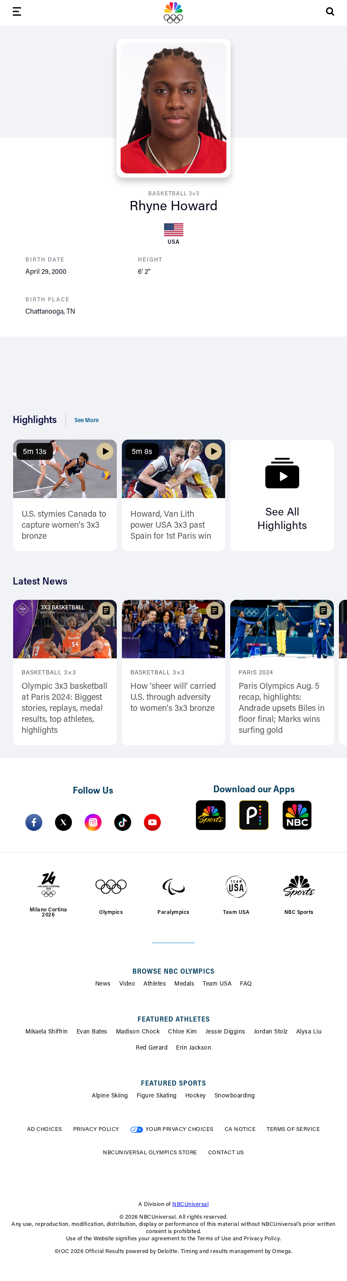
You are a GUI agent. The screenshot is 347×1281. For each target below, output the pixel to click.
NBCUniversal (190, 1204)
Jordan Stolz (271, 1032)
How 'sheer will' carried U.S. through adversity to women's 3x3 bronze (173, 697)
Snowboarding (235, 1096)
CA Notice (240, 1129)
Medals (184, 984)
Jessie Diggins (225, 1032)
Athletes (154, 984)
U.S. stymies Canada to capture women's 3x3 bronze (64, 525)
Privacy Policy (96, 1129)
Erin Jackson (193, 1048)
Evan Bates (92, 1032)
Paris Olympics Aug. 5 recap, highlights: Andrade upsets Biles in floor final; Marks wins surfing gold (282, 708)
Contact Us (226, 1153)
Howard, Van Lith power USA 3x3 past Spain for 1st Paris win (170, 525)
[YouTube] (152, 822)
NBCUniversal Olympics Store (150, 1153)
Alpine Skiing (110, 1096)
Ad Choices (44, 1129)
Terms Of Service (293, 1129)
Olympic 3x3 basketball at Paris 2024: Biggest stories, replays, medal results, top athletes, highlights (64, 708)
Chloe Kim (182, 1032)
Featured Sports (173, 1084)
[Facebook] (33, 822)
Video (127, 984)
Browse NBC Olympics (173, 972)
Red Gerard (152, 1048)
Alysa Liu (309, 1032)
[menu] (17, 13)
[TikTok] (122, 822)
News (103, 984)
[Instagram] (93, 822)
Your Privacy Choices (180, 1129)
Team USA (217, 984)
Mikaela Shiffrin (46, 1032)
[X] (63, 822)
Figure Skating (157, 1096)
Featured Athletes (174, 1020)
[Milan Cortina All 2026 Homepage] (173, 12)
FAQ (246, 984)
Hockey (195, 1096)
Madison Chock (138, 1032)
